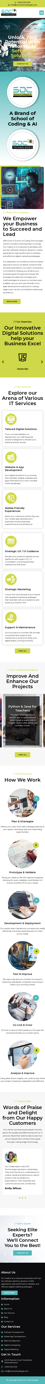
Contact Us (22, 64)
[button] (41, 12)
